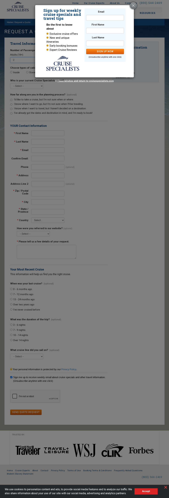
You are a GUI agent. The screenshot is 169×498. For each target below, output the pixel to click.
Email (101, 11)
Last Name (98, 37)
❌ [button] (165, 487)
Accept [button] (146, 491)
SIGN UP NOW (105, 51)
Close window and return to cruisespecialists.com (85, 81)
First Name (98, 24)
